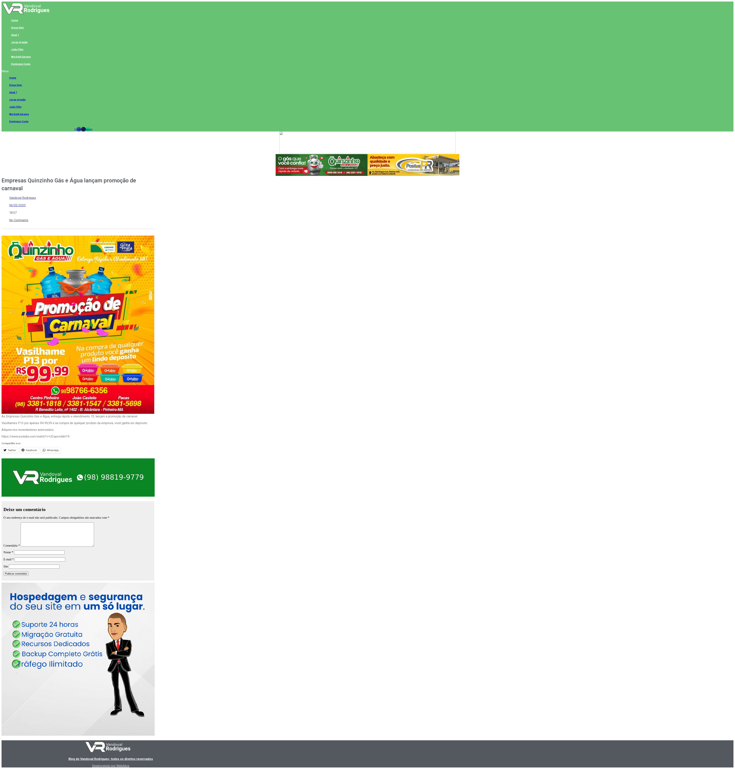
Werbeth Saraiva (21, 56)
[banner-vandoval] (78, 495)
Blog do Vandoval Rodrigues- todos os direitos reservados (111, 759)
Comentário (11, 545)
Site (5, 566)
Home (14, 20)
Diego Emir (17, 27)
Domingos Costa (20, 64)
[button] (83, 71)
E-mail (8, 559)
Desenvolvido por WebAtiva (110, 766)
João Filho (17, 49)
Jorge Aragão (19, 42)
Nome (8, 552)
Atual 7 (15, 34)
